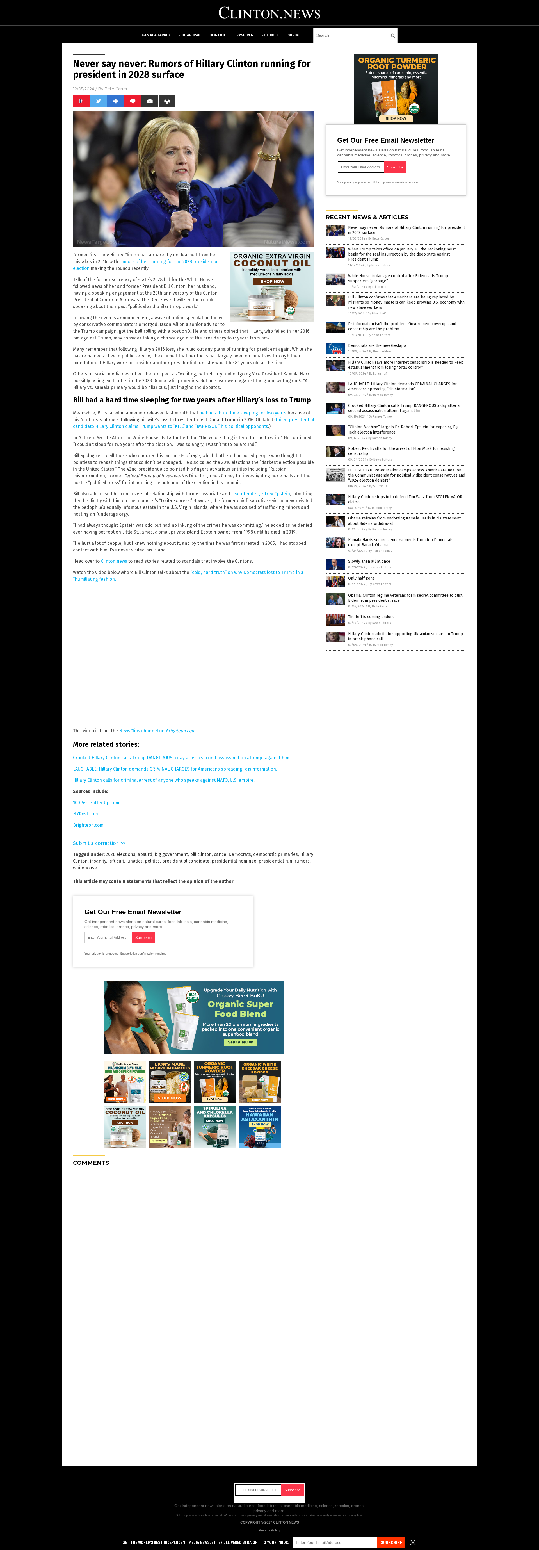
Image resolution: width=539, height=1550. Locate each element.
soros (293, 35)
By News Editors (378, 265)
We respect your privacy (240, 1515)
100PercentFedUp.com (96, 802)
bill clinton (201, 854)
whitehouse (85, 867)
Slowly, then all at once (369, 561)
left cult (116, 861)
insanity (98, 861)
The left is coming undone (371, 616)
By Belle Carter (378, 238)
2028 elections (120, 854)
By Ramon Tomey (381, 395)
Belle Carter (115, 89)
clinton (217, 35)
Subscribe (391, 1542)
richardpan (189, 35)
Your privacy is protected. (101, 953)
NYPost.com (85, 814)
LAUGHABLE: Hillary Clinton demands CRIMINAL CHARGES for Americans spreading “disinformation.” (175, 769)
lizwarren (243, 35)
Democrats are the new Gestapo (377, 345)
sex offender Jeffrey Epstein (260, 493)
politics (152, 861)
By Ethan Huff (377, 287)
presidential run (275, 861)
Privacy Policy (269, 1530)
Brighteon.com (88, 825)
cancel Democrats (232, 854)
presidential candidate (185, 861)
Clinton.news (114, 561)
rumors (302, 861)
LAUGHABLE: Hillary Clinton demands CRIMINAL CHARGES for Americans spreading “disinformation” (402, 386)
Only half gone (361, 578)
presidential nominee (234, 861)
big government (171, 854)
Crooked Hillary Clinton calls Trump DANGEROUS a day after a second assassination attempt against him (181, 757)
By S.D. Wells (378, 486)
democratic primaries (275, 854)
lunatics (134, 861)
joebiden (270, 35)
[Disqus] (193, 1241)
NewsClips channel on (157, 730)
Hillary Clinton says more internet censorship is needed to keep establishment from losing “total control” (405, 365)
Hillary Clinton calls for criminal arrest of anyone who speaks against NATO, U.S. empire (163, 780)
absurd (145, 854)
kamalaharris (156, 35)
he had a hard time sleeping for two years (242, 413)
